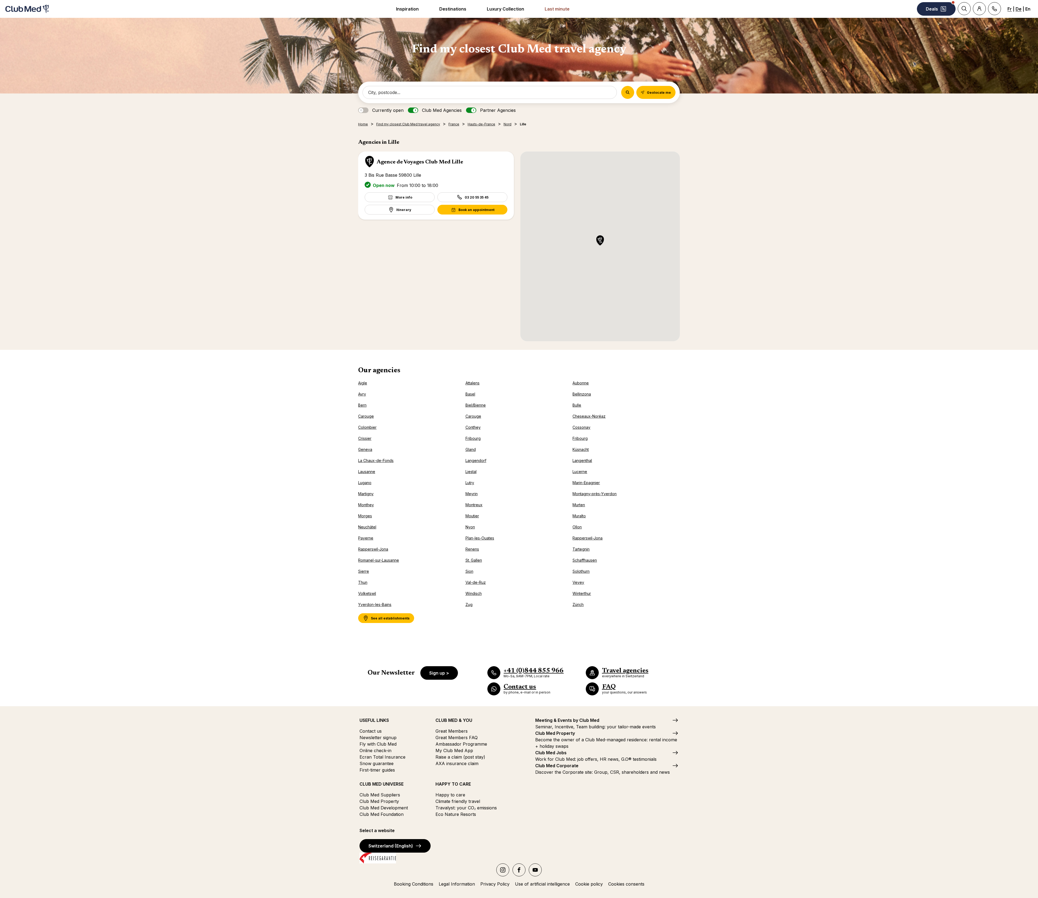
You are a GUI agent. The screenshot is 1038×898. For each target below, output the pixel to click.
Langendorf (475, 460)
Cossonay (581, 427)
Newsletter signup (378, 737)
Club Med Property (379, 801)
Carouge (366, 416)
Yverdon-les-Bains (374, 604)
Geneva (365, 449)
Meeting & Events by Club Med (567, 720)
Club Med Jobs (551, 752)
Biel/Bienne (475, 405)
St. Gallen (473, 560)
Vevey (578, 582)
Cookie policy (589, 884)
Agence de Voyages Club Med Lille (420, 162)
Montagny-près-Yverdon (595, 493)
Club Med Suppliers (380, 795)
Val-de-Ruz (475, 582)
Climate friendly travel (457, 801)
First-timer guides (377, 770)
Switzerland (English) (390, 846)
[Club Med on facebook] (519, 869)
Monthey (366, 504)
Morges (365, 516)
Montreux (474, 504)
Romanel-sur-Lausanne (378, 560)
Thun (362, 582)
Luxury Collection (505, 9)
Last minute (557, 9)
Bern (362, 405)
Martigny (366, 493)
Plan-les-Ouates (479, 538)
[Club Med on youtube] (535, 869)
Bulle (577, 405)
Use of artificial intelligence (542, 884)
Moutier (472, 516)
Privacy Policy (495, 884)
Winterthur (582, 593)
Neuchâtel (367, 527)
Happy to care (450, 795)
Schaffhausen (585, 560)
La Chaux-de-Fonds (376, 460)
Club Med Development (384, 807)
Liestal (471, 471)
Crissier (364, 438)
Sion (469, 571)
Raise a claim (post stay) (460, 757)
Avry (362, 394)
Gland (470, 449)
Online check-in (375, 750)
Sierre (363, 571)
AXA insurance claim (456, 763)
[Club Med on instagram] (502, 869)
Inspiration (407, 9)
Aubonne (581, 383)
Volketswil (367, 593)
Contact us (371, 731)
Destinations (452, 9)
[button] (600, 240)
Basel (470, 394)
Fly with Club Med (378, 744)
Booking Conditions (413, 884)
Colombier (367, 427)
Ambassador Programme (461, 744)
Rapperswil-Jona (588, 538)
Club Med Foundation (382, 814)
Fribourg (473, 438)
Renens (472, 549)
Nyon (470, 527)
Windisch (473, 593)
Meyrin (471, 493)
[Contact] (994, 8)
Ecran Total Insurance (382, 757)
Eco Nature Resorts (455, 814)
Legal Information (457, 884)
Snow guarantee (377, 763)
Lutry (469, 482)
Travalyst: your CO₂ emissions (466, 807)
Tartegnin (581, 549)
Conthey (473, 427)
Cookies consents (626, 884)
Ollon (577, 527)
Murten (579, 504)
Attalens (472, 383)
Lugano (364, 482)
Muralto (579, 516)
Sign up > (439, 673)
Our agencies (379, 370)
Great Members (451, 731)
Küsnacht (581, 449)
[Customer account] (979, 8)
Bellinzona (582, 394)
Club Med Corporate (556, 765)
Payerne (365, 538)
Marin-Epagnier (586, 482)
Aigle (362, 383)
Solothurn (581, 571)
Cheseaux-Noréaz (589, 416)
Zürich (578, 604)
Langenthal (582, 460)
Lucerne (580, 471)
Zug (469, 604)
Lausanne (366, 471)
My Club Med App (454, 750)
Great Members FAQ (456, 737)
